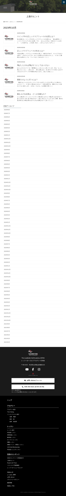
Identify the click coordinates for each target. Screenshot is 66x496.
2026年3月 (7, 128)
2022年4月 (7, 298)
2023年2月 (7, 262)
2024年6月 (7, 204)
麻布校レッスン (11, 437)
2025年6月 (7, 160)
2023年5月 (7, 251)
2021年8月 (7, 327)
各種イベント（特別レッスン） (15, 444)
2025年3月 (7, 171)
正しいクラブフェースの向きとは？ (31, 51)
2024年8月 (7, 197)
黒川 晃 (12, 419)
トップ (9, 400)
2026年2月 (7, 131)
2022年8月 (7, 284)
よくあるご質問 (11, 474)
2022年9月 (7, 280)
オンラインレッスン (12, 439)
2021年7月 (7, 331)
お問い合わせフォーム (34, 380)
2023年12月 (7, 226)
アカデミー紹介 (11, 409)
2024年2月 (7, 218)
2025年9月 (7, 149)
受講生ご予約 (10, 486)
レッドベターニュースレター (15, 467)
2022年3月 (7, 302)
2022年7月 (7, 287)
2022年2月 (7, 305)
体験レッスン (10, 442)
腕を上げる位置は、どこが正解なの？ (31, 94)
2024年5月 (7, 207)
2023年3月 (7, 258)
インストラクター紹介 (13, 414)
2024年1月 (7, 222)
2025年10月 (7, 146)
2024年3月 (7, 215)
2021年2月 (7, 342)
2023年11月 (7, 229)
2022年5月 (7, 295)
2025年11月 (7, 142)
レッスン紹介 (10, 430)
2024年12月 (7, 182)
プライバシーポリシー (13, 479)
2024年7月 (7, 200)
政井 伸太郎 (13, 421)
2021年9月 (7, 324)
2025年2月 (7, 175)
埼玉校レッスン (11, 432)
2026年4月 (7, 124)
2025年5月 (7, 164)
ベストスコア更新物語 (13, 465)
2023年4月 (7, 255)
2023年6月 (7, 247)
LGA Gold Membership (13, 447)
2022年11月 (7, 273)
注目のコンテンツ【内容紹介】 (15, 458)
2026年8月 (7, 109)
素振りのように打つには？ (27, 80)
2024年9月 (7, 193)
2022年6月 (7, 291)
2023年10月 (7, 233)
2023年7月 (7, 244)
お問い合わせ (10, 477)
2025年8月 (7, 153)
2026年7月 (7, 113)
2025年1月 (7, 178)
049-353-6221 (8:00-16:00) (34, 386)
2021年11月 (7, 316)
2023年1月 (7, 266)
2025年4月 (7, 167)
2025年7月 (7, 157)
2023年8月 (7, 240)
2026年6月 (7, 117)
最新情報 (9, 482)
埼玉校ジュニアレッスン (13, 449)
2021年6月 (7, 335)
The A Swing (10, 412)
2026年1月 (7, 135)
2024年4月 (7, 211)
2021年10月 (7, 320)
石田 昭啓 (13, 416)
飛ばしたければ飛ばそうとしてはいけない (33, 65)
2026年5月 (7, 120)
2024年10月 (7, 189)
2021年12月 (7, 313)
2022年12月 (7, 269)
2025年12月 (7, 138)
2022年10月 (7, 276)
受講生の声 (10, 472)
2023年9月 (7, 236)
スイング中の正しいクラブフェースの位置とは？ (36, 36)
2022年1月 (7, 309)
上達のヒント (10, 460)
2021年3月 (7, 338)
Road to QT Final (12, 463)
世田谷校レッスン (12, 435)
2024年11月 (7, 186)
